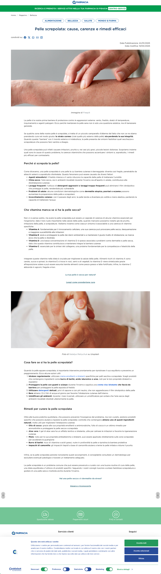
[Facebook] (25, 37)
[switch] (66, 569)
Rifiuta (141, 558)
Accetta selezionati (141, 551)
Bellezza (33, 15)
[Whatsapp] (33, 37)
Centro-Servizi (117, 8)
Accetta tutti (141, 543)
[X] (29, 37)
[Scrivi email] (37, 37)
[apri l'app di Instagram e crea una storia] (41, 37)
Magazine (23, 15)
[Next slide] (158, 494)
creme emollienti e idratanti (72, 376)
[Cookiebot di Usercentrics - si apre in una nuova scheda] (15, 569)
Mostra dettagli (123, 569)
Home (13, 15)
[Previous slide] (3, 494)
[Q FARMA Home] (80, 2)
